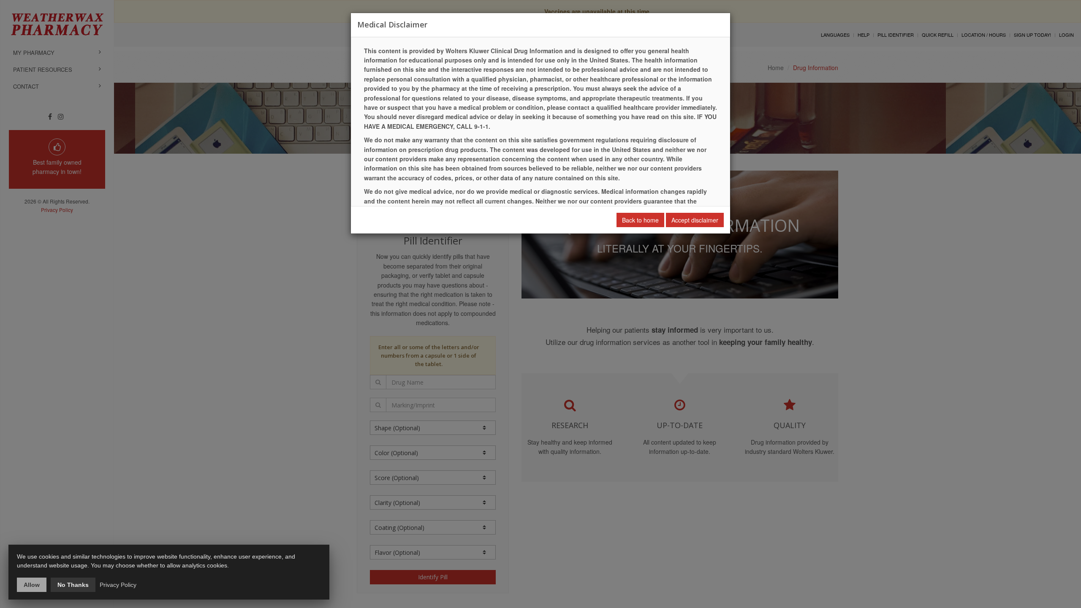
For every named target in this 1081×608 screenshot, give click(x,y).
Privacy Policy (118, 584)
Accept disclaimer (694, 220)
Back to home (640, 220)
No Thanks (73, 584)
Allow (32, 584)
